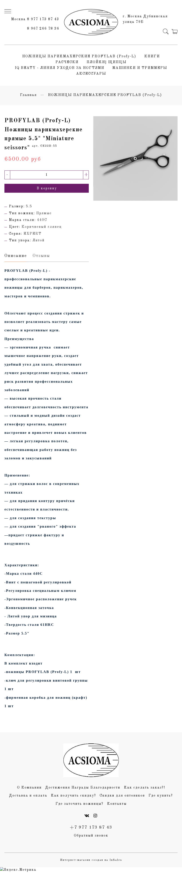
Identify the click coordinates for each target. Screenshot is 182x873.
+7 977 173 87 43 (91, 827)
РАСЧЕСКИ (67, 62)
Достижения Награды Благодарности (82, 787)
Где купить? (160, 795)
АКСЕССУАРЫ (91, 74)
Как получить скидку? (73, 795)
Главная (28, 95)
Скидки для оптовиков (122, 795)
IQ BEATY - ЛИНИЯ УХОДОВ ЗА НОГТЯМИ (59, 68)
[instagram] (95, 816)
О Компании (29, 787)
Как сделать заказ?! (144, 787)
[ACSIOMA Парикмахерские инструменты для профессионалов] (91, 22)
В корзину (47, 188)
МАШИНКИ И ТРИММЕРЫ (139, 68)
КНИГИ (152, 56)
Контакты (117, 804)
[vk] (87, 816)
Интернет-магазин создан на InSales (91, 860)
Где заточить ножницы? (79, 804)
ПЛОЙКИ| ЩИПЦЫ (107, 62)
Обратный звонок (91, 835)
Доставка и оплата (28, 795)
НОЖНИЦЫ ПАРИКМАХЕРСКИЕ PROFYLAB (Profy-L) (79, 56)
